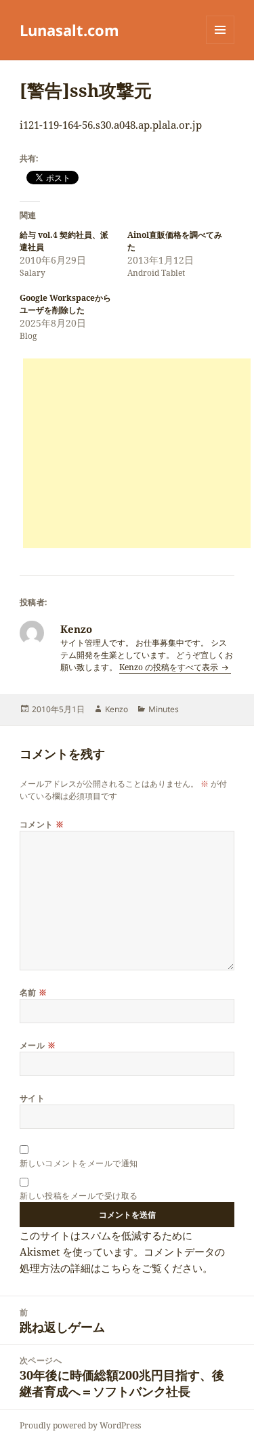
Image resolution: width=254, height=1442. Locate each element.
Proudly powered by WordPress (80, 1425)
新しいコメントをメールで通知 (79, 1163)
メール (38, 1045)
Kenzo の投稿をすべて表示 (169, 667)
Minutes (163, 709)
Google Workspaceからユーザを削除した (65, 304)
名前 (33, 992)
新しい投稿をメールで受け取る (79, 1195)
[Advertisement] (137, 453)
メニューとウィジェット (220, 43)
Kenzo (116, 709)
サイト (32, 1098)
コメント (42, 824)
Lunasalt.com (69, 30)
